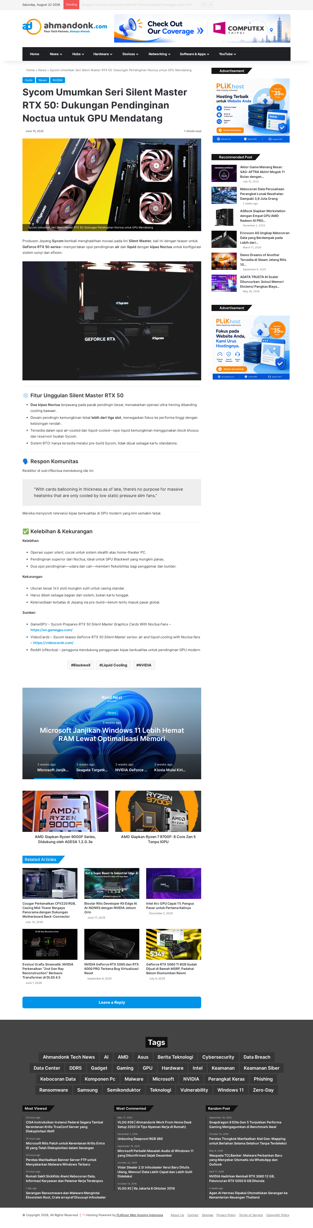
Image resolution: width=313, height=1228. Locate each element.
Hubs (76, 54)
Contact (193, 1215)
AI (106, 1057)
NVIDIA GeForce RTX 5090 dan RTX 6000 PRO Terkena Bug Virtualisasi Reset (111, 968)
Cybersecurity (218, 1057)
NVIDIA (58, 80)
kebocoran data (58, 1079)
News (42, 70)
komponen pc (100, 1079)
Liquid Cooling (114, 665)
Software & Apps (192, 54)
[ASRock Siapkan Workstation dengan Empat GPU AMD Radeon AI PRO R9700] (224, 217)
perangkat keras (226, 1079)
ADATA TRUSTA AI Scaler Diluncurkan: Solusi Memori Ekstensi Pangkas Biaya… (262, 281)
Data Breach (257, 1057)
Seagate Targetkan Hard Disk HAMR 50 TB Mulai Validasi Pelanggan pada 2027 (112, 734)
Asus (142, 1057)
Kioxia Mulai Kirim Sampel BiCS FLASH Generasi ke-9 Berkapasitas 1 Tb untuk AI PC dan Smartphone (153, 4)
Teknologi (160, 1090)
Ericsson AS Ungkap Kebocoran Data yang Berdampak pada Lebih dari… (265, 237)
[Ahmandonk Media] (64, 27)
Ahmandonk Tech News (69, 1057)
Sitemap (207, 1215)
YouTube (225, 54)
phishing (263, 1079)
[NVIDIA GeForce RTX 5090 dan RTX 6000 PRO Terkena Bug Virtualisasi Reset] (111, 944)
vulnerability (194, 1090)
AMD (123, 1057)
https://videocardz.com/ (53, 643)
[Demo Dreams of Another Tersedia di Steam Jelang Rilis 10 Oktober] (224, 261)
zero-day (263, 1090)
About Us (177, 1215)
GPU (148, 1068)
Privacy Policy (226, 1215)
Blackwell (81, 665)
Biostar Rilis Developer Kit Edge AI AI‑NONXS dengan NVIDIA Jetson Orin (110, 907)
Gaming (125, 1068)
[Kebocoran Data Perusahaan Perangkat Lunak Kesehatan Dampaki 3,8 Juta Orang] (224, 195)
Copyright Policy (277, 1215)
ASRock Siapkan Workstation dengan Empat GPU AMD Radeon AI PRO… (263, 215)
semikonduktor (124, 1090)
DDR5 (75, 1068)
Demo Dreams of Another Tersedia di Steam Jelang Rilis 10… (263, 259)
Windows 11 (230, 1090)
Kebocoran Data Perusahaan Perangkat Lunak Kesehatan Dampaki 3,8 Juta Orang (262, 193)
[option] (111, 733)
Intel (198, 1068)
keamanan (223, 1068)
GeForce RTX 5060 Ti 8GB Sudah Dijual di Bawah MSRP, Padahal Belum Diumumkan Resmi (171, 968)
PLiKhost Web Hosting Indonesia (139, 1215)
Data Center (47, 1068)
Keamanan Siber (262, 1068)
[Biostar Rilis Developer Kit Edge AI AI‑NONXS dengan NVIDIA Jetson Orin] (111, 883)
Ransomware (53, 1090)
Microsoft (163, 1079)
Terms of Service (251, 1215)
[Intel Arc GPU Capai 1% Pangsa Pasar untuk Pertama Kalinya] (173, 883)
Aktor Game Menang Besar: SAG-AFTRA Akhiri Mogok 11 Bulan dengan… (262, 172)
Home (34, 54)
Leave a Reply (112, 1002)
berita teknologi (175, 1057)
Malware (134, 1079)
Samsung (87, 1090)
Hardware (101, 54)
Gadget (99, 1068)
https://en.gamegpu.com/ (51, 630)
